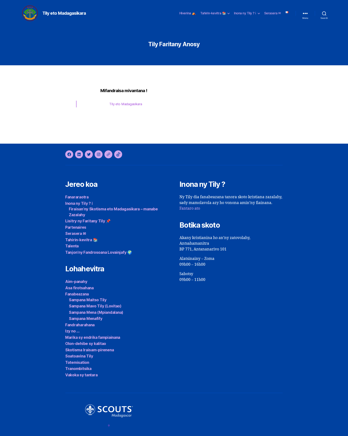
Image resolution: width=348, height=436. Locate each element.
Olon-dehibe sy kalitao (85, 343)
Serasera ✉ (272, 13)
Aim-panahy (76, 281)
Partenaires (75, 227)
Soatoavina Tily (79, 356)
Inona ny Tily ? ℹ (245, 13)
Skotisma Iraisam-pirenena (89, 350)
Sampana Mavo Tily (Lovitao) (95, 306)
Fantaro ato (189, 208)
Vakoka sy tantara (81, 375)
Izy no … (72, 331)
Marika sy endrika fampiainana (92, 337)
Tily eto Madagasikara (64, 13)
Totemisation (77, 362)
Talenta (72, 246)
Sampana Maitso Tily (88, 300)
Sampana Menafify (85, 318)
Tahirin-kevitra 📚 (213, 13)
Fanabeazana (77, 294)
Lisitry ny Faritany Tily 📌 (88, 221)
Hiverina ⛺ (187, 13)
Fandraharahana (80, 325)
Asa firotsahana (79, 288)
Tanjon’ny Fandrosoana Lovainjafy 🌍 (98, 252)
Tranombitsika (78, 368)
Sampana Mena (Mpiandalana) (96, 312)
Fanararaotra (77, 197)
